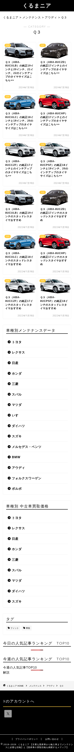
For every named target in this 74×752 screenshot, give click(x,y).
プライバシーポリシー (26, 739)
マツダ (17, 404)
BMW (16, 457)
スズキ (17, 436)
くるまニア (37, 5)
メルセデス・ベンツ (27, 446)
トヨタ (17, 342)
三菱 (15, 384)
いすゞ (17, 415)
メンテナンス (35, 686)
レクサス (18, 352)
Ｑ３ (62, 686)
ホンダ (17, 373)
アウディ (18, 467)
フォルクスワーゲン (27, 478)
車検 (28, 628)
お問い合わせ (52, 739)
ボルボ (17, 488)
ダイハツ (18, 426)
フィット (14, 628)
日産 (15, 363)
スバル (17, 394)
